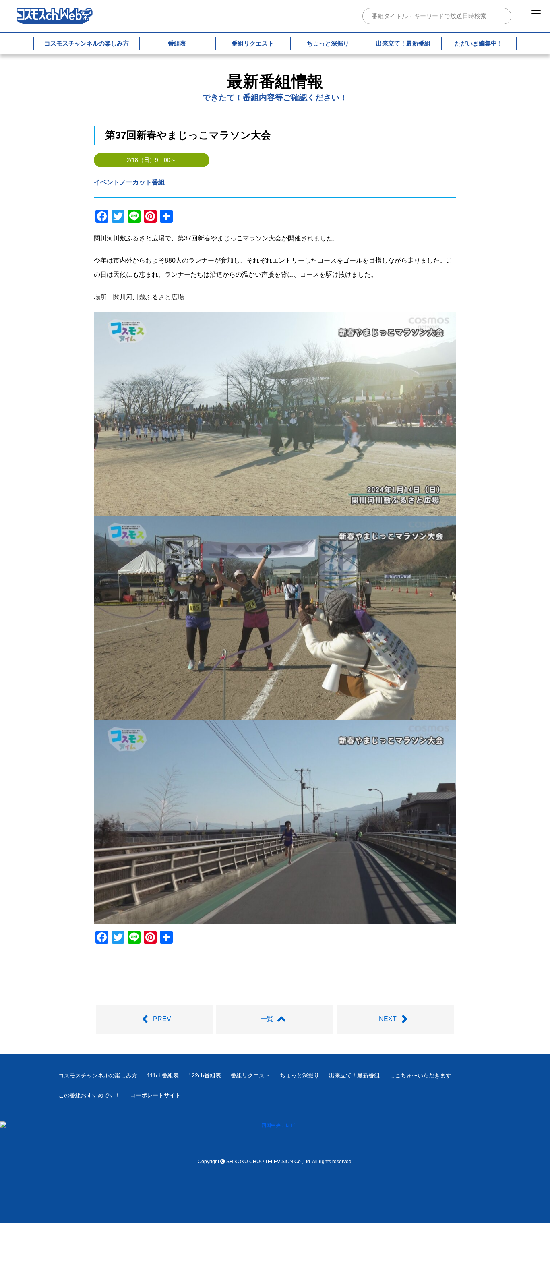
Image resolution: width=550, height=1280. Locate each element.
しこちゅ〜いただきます (420, 1075)
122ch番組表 (204, 1075)
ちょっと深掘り (328, 43)
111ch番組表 (163, 1075)
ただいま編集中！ (479, 43)
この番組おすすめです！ (89, 1095)
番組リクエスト (253, 43)
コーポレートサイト (155, 1095)
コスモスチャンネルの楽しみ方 (86, 43)
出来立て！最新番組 (403, 43)
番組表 (177, 43)
